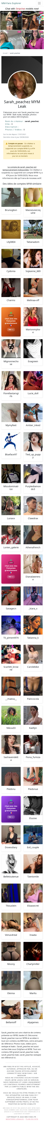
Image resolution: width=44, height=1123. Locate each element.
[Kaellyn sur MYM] (33, 715)
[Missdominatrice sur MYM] (11, 473)
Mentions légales (15, 1119)
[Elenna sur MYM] (11, 980)
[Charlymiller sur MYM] (33, 951)
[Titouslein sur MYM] (11, 893)
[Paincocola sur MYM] (33, 686)
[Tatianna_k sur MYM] (33, 625)
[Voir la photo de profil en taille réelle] (22, 91)
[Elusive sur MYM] (33, 805)
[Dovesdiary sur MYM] (11, 834)
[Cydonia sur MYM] (11, 258)
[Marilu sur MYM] (33, 980)
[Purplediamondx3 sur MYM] (33, 473)
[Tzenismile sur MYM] (33, 863)
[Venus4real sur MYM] (11, 922)
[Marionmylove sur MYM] (33, 316)
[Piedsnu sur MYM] (11, 776)
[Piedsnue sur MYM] (33, 776)
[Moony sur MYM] (11, 951)
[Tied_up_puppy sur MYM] (33, 441)
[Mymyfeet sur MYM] (11, 412)
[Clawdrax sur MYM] (33, 505)
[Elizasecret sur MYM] (33, 893)
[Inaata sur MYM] (33, 922)
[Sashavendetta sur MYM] (11, 744)
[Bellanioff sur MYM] (11, 1009)
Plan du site (32, 1119)
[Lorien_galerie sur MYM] (11, 534)
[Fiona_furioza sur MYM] (33, 744)
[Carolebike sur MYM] (33, 654)
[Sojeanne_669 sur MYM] (33, 258)
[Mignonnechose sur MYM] (11, 348)
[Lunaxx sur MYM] (11, 505)
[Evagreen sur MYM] (33, 348)
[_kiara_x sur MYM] (33, 595)
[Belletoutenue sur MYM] (11, 863)
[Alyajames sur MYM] (33, 1009)
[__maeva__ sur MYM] (11, 686)
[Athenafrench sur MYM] (33, 534)
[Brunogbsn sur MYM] (11, 197)
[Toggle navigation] (39, 3)
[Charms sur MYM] (11, 287)
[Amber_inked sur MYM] (33, 412)
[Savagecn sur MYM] (11, 595)
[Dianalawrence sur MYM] (33, 563)
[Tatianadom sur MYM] (33, 229)
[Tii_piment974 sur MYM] (11, 625)
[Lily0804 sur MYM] (11, 229)
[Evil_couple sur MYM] (33, 834)
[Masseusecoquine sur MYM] (33, 197)
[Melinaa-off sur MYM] (33, 287)
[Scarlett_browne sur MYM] (11, 654)
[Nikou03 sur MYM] (11, 715)
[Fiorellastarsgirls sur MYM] (11, 380)
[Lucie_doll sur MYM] (33, 380)
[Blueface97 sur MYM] (11, 441)
